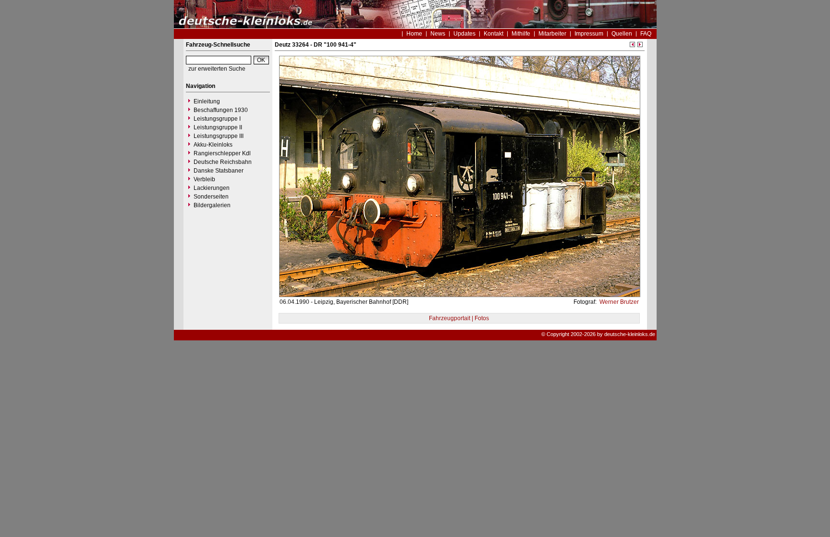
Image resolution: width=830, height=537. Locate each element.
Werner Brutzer (618, 302)
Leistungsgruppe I (217, 118)
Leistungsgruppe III (219, 136)
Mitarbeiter (552, 33)
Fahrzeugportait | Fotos (459, 318)
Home (414, 33)
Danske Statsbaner (219, 170)
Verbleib (204, 179)
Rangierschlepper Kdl (222, 153)
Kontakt (493, 33)
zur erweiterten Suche (216, 68)
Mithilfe (521, 33)
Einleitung (207, 101)
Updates (464, 33)
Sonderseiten (211, 196)
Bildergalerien (212, 205)
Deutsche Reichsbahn (223, 162)
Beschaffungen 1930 (221, 110)
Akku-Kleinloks (213, 144)
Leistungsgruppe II (218, 127)
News (437, 33)
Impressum (588, 33)
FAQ (645, 33)
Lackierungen (212, 188)
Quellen (621, 33)
